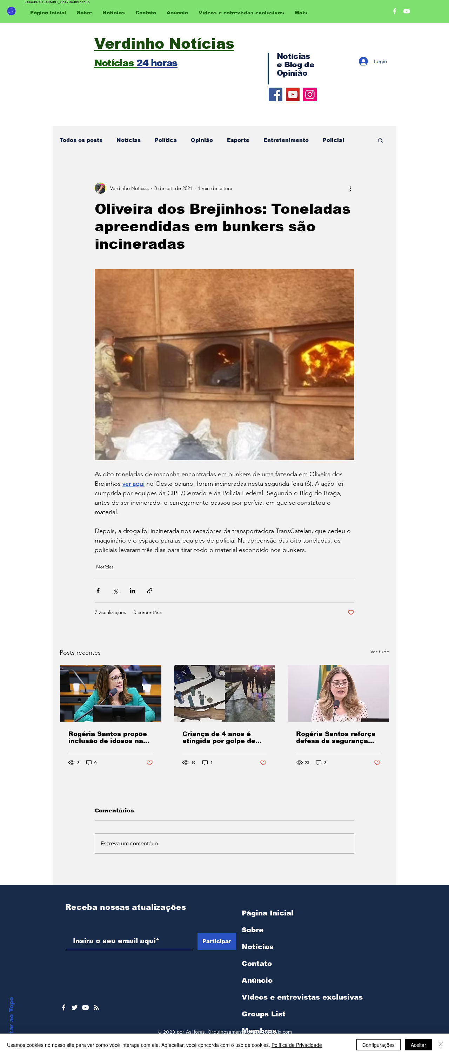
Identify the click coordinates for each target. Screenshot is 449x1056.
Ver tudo (379, 651)
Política (166, 140)
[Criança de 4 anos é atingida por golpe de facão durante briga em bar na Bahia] (224, 693)
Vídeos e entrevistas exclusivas (302, 997)
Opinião (202, 140)
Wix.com (282, 1032)
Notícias (128, 140)
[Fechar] (440, 1044)
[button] (380, 140)
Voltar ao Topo (11, 1020)
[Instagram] (310, 94)
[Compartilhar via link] (149, 590)
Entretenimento (286, 140)
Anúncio (257, 980)
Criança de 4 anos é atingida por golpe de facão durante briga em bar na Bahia (222, 737)
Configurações (378, 1044)
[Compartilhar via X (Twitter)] (115, 590)
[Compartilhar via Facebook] (98, 590)
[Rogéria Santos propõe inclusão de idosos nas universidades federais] (110, 693)
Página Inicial (268, 913)
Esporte (238, 140)
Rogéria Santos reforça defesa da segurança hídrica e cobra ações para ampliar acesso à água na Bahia (336, 737)
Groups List (264, 1014)
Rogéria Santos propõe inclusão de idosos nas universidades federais (107, 737)
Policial (333, 140)
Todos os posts (81, 140)
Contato (257, 963)
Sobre (252, 930)
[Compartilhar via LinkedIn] (132, 590)
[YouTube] (293, 94)
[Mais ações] (350, 188)
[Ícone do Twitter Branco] (75, 1007)
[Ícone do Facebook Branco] (64, 1007)
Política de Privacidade (297, 1044)
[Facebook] (275, 94)
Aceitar (418, 1044)
